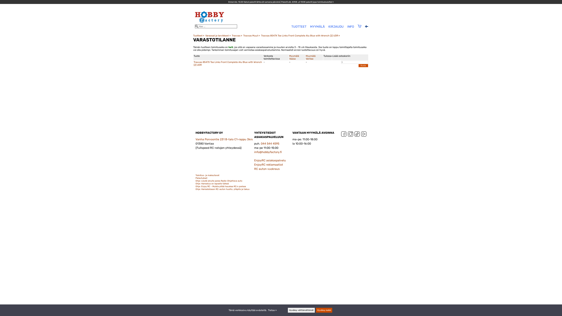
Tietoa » (272, 310)
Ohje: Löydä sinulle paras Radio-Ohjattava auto (219, 181)
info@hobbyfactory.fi (268, 152)
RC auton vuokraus (267, 169)
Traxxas (237, 35)
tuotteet (298, 26)
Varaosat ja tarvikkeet (218, 35)
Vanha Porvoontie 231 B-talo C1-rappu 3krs (224, 139)
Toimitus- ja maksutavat (207, 175)
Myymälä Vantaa (311, 57)
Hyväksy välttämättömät (301, 310)
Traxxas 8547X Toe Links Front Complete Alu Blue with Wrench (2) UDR (300, 35)
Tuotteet (198, 35)
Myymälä (317, 26)
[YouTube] (363, 134)
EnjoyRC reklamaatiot (268, 164)
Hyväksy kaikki (324, 310)
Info (350, 26)
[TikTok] (357, 134)
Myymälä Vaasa (294, 57)
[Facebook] (343, 134)
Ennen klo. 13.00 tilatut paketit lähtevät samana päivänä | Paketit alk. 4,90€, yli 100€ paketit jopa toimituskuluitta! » (281, 2)
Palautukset (201, 178)
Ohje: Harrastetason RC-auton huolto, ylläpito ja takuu (223, 189)
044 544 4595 (270, 143)
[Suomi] (367, 26)
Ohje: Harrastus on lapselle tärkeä (212, 183)
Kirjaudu (336, 26)
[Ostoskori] (359, 28)
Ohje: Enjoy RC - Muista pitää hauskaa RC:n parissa (221, 186)
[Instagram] (350, 134)
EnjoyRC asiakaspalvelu (270, 160)
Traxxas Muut (251, 35)
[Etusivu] (209, 23)
